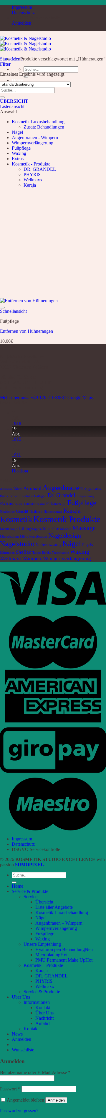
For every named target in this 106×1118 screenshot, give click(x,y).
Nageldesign (64, 535)
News (17, 1033)
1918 (16, 423)
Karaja (30, 185)
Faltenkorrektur (34, 504)
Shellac (23, 552)
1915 (16, 439)
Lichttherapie (9, 529)
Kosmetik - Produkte (31, 163)
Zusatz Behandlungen (44, 126)
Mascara (65, 529)
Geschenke (7, 511)
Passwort (10, 1088)
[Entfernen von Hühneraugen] (29, 300)
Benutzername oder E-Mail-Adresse (35, 1072)
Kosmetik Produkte (66, 519)
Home (17, 80)
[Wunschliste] (2, 307)
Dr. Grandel (61, 495)
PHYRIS (32, 174)
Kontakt (42, 1007)
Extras (18, 158)
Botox (4, 496)
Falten (18, 504)
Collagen (40, 496)
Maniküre (51, 528)
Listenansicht (12, 106)
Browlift (15, 496)
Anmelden (56, 1100)
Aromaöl (32, 488)
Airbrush (6, 489)
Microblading (47, 954)
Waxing (19, 153)
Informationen (37, 1002)
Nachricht (44, 1018)
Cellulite (27, 496)
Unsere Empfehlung (42, 944)
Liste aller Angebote (54, 907)
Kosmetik (16, 519)
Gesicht (22, 511)
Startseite (8, 58)
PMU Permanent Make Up (60, 959)
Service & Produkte (30, 891)
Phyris (87, 544)
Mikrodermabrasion (33, 536)
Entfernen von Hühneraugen (26, 331)
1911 (16, 454)
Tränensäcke (60, 552)
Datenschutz (23, 12)
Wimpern (33, 558)
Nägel (17, 132)
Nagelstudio (17, 544)
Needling (55, 545)
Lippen (37, 529)
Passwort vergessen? (19, 1110)
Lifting (25, 528)
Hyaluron (35, 511)
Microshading (9, 536)
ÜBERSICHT (14, 101)
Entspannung (86, 496)
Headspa (20, 470)
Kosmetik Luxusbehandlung (38, 121)
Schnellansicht (13, 311)
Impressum (22, 7)
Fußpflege (21, 148)
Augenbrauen (63, 488)
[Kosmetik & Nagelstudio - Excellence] (25, 43)
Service (30, 896)
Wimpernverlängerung (32, 142)
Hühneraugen (53, 511)
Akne (17, 488)
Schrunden (7, 552)
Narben (42, 544)
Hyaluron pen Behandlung (60, 949)
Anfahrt (42, 1023)
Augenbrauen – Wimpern (58, 923)
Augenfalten (92, 489)
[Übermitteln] (2, 97)
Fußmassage (56, 503)
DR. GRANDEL (40, 169)
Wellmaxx (33, 179)
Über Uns (21, 996)
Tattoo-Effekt (41, 552)
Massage (84, 527)
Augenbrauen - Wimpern (35, 137)
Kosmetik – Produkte (43, 965)
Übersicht (44, 901)
